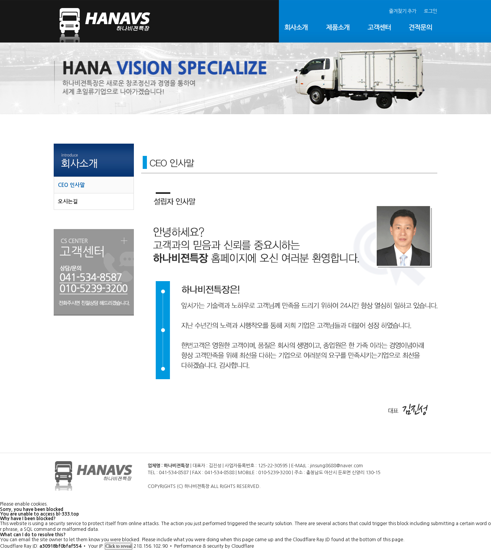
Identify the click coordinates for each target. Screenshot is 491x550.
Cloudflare (242, 546)
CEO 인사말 (71, 185)
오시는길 (68, 201)
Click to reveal (118, 546)
